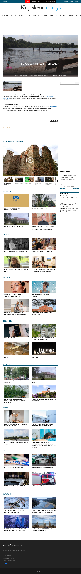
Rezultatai (76, 188)
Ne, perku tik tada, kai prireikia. (68, 186)
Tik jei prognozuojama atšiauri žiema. (69, 182)
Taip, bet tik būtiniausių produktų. (68, 179)
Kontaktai (76, 1)
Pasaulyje (7, 494)
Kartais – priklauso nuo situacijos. (68, 181)
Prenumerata (65, 1)
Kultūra (6, 235)
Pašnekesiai (11, 571)
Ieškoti (77, 82)
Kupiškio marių (53, 106)
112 (4, 451)
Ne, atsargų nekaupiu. (66, 184)
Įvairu (5, 407)
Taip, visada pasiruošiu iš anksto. (68, 177)
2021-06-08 (32, 69)
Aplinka (6, 364)
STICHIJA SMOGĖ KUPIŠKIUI (50, 1)
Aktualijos (8, 191)
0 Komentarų (40, 69)
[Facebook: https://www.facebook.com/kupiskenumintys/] (10, 1)
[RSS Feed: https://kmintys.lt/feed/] (3, 563)
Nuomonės (7, 321)
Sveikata (6, 278)
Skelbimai (5, 571)
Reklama (71, 1)
